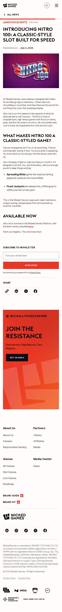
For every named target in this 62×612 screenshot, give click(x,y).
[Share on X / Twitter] (26, 291)
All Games (9, 466)
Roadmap (8, 484)
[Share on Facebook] (36, 291)
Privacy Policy (9, 578)
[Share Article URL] (7, 291)
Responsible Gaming (14, 447)
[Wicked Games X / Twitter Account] (36, 530)
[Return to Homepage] (10, 5)
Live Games (9, 478)
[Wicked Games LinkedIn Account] (7, 530)
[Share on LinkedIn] (16, 291)
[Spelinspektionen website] (6, 591)
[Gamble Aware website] (47, 590)
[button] (56, 5)
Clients (37, 435)
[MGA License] (21, 590)
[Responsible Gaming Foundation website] (11, 599)
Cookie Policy (24, 578)
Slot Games (9, 472)
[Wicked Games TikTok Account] (26, 530)
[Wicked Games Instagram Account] (16, 530)
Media (36, 447)
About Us (8, 435)
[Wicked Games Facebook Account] (45, 530)
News (36, 466)
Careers (7, 441)
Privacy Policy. (35, 272)
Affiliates (38, 441)
